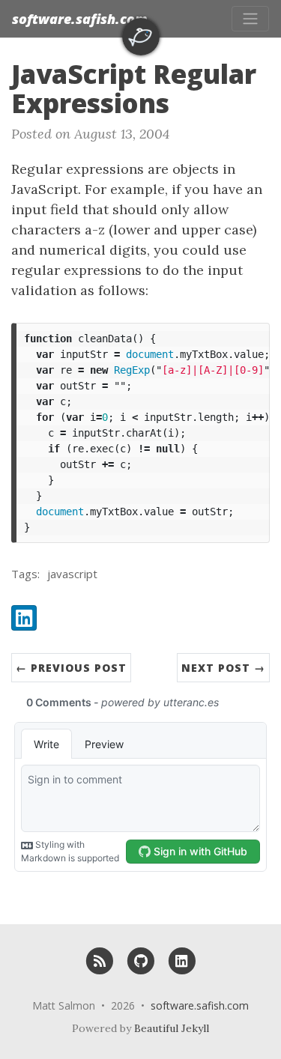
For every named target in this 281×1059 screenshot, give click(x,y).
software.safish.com (80, 19)
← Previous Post (71, 668)
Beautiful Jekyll (171, 1028)
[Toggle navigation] (250, 18)
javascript (72, 573)
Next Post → (223, 668)
